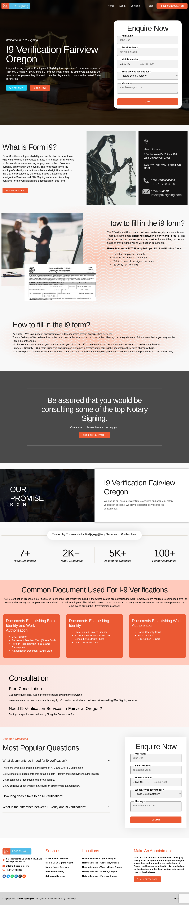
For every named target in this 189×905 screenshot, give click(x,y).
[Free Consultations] (146, 180)
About (122, 6)
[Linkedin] (16, 876)
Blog (151, 6)
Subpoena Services (55, 876)
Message (127, 83)
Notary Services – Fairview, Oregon (99, 876)
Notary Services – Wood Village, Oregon (102, 867)
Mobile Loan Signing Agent (59, 863)
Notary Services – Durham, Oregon (99, 871)
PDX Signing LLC (27, 898)
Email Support (160, 190)
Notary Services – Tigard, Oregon (99, 858)
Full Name (127, 35)
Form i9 (7, 156)
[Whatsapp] (12, 876)
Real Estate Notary (54, 871)
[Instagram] (20, 876)
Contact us (64, 714)
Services (135, 6)
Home (111, 6)
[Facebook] (4, 876)
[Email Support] (146, 191)
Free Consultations (163, 179)
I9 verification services (56, 858)
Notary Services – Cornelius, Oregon (100, 863)
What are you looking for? (136, 71)
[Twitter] (8, 876)
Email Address (130, 47)
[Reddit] (24, 876)
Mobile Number (130, 59)
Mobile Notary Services (57, 867)
